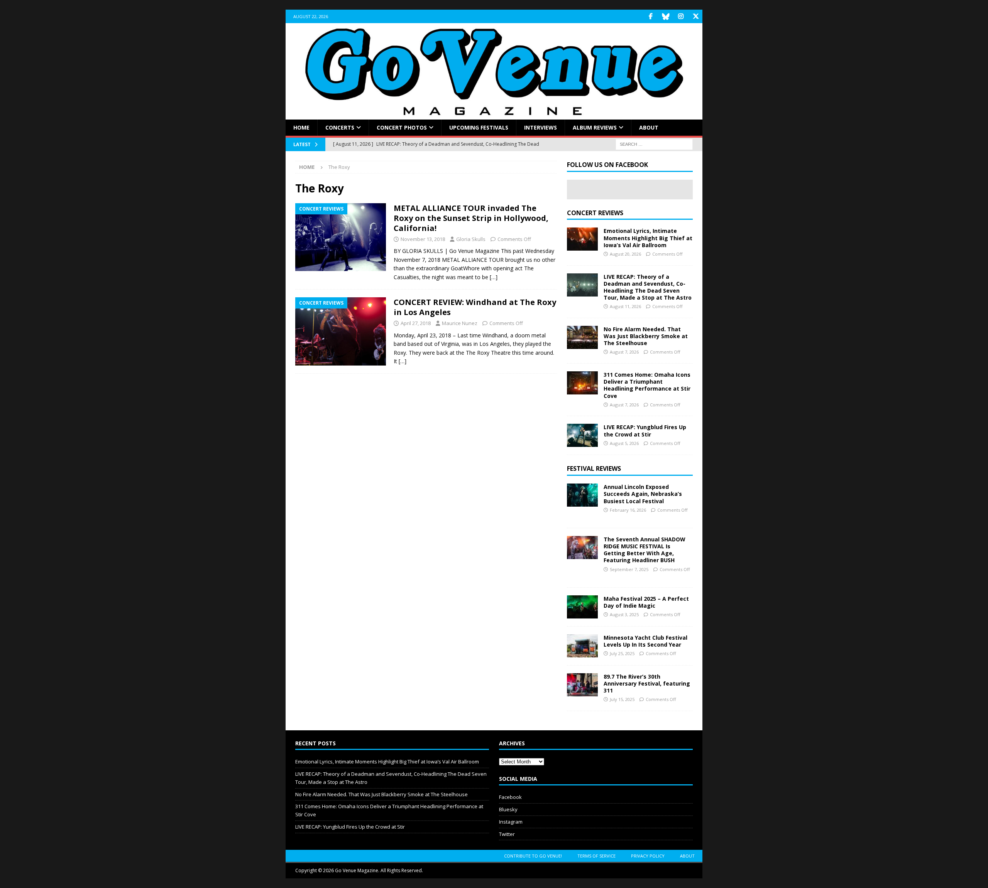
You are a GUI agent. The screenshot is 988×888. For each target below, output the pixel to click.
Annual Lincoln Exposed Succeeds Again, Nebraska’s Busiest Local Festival (643, 493)
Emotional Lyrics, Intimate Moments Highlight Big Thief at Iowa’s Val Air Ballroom (648, 237)
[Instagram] (680, 16)
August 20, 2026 (625, 254)
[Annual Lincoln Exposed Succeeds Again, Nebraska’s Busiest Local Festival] (582, 495)
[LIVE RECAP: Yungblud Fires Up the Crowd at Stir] (582, 435)
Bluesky (508, 809)
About (648, 127)
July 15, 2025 (622, 699)
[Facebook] (650, 16)
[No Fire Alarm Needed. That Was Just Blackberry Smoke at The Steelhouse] (582, 337)
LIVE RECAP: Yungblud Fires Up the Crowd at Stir (645, 430)
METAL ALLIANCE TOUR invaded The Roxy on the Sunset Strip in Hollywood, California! (471, 218)
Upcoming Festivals (478, 127)
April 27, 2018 (416, 323)
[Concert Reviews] (340, 237)
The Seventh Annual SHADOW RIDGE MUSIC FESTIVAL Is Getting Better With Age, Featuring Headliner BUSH (644, 550)
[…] (493, 277)
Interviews (540, 127)
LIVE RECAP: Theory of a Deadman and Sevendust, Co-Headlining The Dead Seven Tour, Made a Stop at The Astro (648, 287)
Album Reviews (595, 127)
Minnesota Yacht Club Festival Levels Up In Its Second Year (645, 641)
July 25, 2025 (622, 653)
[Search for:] (654, 144)
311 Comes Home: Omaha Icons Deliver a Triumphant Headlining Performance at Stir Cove (647, 385)
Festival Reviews (594, 468)
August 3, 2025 (624, 614)
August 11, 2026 (625, 306)
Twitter (507, 834)
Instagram (511, 821)
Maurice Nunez (459, 323)
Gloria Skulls (471, 239)
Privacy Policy (648, 856)
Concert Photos (402, 127)
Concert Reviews (595, 213)
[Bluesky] (665, 16)
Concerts (339, 127)
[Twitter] (695, 16)
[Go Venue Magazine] (494, 115)
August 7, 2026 (624, 352)
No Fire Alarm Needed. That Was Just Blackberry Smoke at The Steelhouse (646, 336)
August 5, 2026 (624, 443)
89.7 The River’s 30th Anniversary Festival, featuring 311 (647, 683)
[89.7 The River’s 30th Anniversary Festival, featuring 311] (582, 684)
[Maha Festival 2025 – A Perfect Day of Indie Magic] (582, 606)
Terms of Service (596, 856)
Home (301, 127)
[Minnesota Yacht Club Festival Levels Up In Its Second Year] (582, 645)
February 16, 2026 (628, 510)
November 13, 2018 (423, 239)
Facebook (510, 797)
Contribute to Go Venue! (533, 856)
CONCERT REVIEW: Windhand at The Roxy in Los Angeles (475, 307)
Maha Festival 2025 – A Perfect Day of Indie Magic (646, 602)
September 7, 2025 (629, 569)
